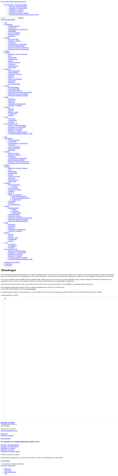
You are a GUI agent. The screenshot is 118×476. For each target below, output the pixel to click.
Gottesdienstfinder (30, 289)
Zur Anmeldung (5, 461)
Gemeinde (7, 69)
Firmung (10, 61)
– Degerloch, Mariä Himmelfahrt (17, 6)
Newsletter (11, 122)
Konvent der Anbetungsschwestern (18, 47)
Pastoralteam (11, 42)
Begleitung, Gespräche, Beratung (17, 54)
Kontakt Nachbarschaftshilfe (16, 46)
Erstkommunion (12, 59)
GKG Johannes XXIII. (11, 123)
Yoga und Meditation (14, 84)
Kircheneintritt (12, 57)
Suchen (21, 18)
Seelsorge (7, 52)
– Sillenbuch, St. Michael (15, 11)
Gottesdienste (8, 24)
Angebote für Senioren (14, 74)
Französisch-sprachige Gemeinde (17, 132)
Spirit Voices (11, 100)
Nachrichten (11, 119)
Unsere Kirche (12, 27)
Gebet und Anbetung (14, 32)
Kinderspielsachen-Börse (19, 196)
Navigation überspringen (8, 19)
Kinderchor (11, 102)
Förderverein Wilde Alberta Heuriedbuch (20, 92)
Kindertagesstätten (13, 87)
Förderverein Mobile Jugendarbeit (18, 95)
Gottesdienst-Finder (14, 26)
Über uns (10, 110)
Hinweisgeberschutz (10, 472)
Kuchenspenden (16, 199)
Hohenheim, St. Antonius (15, 128)
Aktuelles (11, 109)
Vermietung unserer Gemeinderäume (18, 49)
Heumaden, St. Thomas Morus (17, 127)
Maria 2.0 (11, 77)
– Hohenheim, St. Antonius (16, 9)
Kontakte (7, 37)
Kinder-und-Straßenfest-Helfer (21, 198)
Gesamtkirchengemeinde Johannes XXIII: (20, 133)
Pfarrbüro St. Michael (14, 41)
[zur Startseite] (13, 1)
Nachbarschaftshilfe (14, 89)
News (6, 117)
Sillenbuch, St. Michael (15, 130)
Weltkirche (11, 75)
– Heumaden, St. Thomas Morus (17, 8)
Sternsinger (11, 82)
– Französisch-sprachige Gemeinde (18, 13)
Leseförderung (12, 114)
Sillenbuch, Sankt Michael (12, 262)
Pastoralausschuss (13, 72)
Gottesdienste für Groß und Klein (18, 29)
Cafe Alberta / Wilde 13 (15, 90)
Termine (6, 51)
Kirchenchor (11, 99)
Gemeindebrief (12, 120)
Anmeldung (15, 211)
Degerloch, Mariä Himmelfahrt (17, 125)
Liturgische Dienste (13, 34)
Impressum (7, 468)
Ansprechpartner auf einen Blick (17, 44)
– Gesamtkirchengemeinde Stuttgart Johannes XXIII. (23, 14)
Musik (6, 97)
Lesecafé (10, 115)
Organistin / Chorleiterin (15, 105)
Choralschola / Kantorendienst (17, 104)
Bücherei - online (13, 112)
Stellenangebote (16, 213)
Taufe (9, 56)
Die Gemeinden (15, 4)
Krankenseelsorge (13, 66)
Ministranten (11, 36)
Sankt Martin (12, 80)
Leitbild (14, 209)
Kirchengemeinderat (14, 71)
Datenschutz (8, 470)
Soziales (6, 85)
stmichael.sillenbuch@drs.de (9, 430)
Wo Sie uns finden (13, 39)
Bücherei (7, 107)
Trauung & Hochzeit (14, 62)
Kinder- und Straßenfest (15, 79)
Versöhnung (11, 64)
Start (5, 23)
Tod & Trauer (12, 67)
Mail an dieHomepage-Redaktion (7, 434)
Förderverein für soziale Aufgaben (18, 94)
